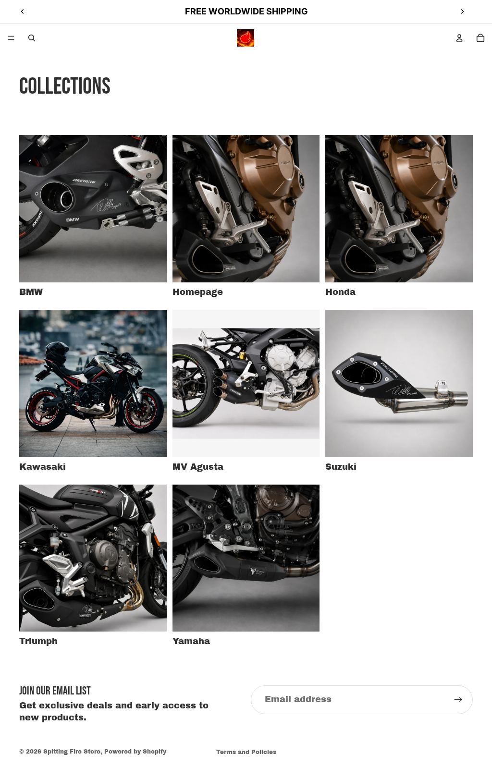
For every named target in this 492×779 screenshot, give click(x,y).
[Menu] (11, 38)
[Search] (31, 38)
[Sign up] (458, 700)
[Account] (459, 38)
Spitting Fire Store (71, 751)
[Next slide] (462, 11)
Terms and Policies (246, 752)
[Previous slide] (22, 11)
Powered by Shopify (135, 751)
